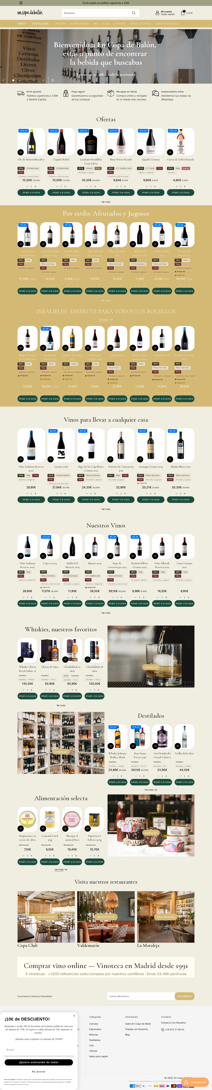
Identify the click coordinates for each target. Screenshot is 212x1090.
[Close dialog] (74, 1016)
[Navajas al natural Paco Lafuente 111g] (72, 819)
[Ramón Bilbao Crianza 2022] (72, 234)
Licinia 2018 (61, 466)
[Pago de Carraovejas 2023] (117, 546)
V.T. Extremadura (138, 264)
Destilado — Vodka (183, 766)
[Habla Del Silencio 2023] (140, 234)
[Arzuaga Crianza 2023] (151, 445)
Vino (91, 1045)
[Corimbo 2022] (162, 338)
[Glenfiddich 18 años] (94, 650)
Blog (127, 1034)
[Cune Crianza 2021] (185, 546)
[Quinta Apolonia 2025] (72, 338)
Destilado (22, 676)
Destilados (94, 1040)
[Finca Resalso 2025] (117, 234)
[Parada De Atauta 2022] (185, 338)
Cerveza (93, 1023)
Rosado (186, 168)
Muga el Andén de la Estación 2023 (27, 359)
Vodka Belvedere (184, 753)
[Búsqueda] (133, 13)
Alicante (89, 168)
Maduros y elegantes (27, 372)
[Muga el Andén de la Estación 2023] (28, 338)
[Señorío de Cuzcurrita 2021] (121, 445)
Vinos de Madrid (62, 475)
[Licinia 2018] (61, 445)
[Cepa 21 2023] (50, 546)
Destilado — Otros (48, 679)
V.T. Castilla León (93, 576)
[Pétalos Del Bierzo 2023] (185, 234)
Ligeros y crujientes (146, 172)
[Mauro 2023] (95, 546)
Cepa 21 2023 (50, 563)
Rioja (178, 168)
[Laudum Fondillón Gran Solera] (91, 141)
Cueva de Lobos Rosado (180, 159)
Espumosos (95, 1029)
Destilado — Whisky (26, 679)
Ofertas (93, 1051)
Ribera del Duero (48, 264)
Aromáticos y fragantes (73, 372)
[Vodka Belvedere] (184, 736)
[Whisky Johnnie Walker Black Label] (117, 736)
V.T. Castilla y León (123, 168)
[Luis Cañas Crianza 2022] (28, 234)
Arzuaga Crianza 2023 (151, 466)
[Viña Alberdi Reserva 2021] (95, 234)
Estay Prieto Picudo (121, 159)
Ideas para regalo (98, 1056)
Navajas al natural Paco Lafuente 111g (72, 839)
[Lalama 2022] (117, 338)
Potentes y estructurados (29, 176)
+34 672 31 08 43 (174, 1029)
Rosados (171, 172)
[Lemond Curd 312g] (50, 819)
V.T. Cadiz (150, 168)
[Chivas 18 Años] (50, 650)
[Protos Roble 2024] (162, 234)
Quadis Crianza (151, 159)
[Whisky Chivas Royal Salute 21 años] (27, 650)
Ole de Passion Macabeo (31, 159)
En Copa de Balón (183, 1078)
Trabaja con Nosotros (136, 1029)
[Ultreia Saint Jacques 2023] (140, 338)
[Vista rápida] (21, 152)
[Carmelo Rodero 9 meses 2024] (50, 234)
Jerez (66, 676)
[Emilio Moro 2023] (180, 445)
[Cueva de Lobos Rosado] (180, 141)
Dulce (98, 168)
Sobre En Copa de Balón (138, 1023)
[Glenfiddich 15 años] (72, 650)
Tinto (21, 172)
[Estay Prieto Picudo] (121, 141)
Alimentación (24, 845)
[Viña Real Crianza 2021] (95, 338)
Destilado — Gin (160, 766)
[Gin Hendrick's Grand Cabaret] (162, 736)
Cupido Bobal (61, 159)
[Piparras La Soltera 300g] (94, 819)
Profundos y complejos (162, 376)
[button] (186, 12)
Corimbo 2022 (162, 355)
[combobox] (100, 13)
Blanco (66, 368)
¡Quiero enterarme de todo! (39, 1062)
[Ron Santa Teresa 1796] (140, 736)
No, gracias (39, 1072)
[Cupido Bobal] (61, 141)
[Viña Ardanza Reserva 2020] (31, 445)
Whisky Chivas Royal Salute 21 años (27, 670)
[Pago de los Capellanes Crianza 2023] (91, 445)
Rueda (74, 364)
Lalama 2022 (117, 355)
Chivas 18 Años (49, 667)
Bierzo (185, 260)
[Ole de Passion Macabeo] (31, 141)
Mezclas (93, 1034)
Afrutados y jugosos (86, 172)
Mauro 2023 (94, 563)
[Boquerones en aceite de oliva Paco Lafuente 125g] (27, 819)
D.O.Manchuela (33, 168)
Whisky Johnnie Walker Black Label (117, 757)
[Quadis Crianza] (151, 141)
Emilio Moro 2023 (180, 466)
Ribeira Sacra (114, 368)
